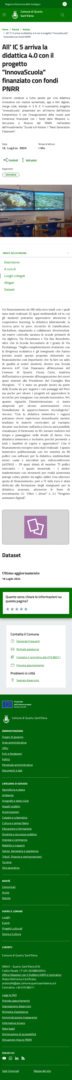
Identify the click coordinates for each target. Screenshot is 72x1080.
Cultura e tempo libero (15, 823)
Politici (6, 759)
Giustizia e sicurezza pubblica (19, 834)
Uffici (5, 748)
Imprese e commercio (14, 840)
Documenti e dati (12, 770)
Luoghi (6, 917)
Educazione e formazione (17, 829)
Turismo (7, 862)
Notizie (6, 898)
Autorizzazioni (10, 812)
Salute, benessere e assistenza (20, 851)
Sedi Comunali (10, 1071)
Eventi (6, 923)
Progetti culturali (12, 928)
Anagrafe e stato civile (15, 801)
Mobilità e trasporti (13, 845)
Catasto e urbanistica (14, 817)
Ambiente (8, 795)
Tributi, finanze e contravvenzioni (22, 856)
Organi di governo (12, 737)
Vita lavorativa (10, 868)
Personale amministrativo (17, 765)
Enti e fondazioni (12, 754)
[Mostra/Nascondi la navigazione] (4, 15)
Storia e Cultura (11, 934)
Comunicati (9, 887)
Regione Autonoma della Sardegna (22, 4)
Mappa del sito (42, 1071)
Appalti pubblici (11, 806)
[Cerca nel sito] (62, 15)
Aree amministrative (14, 742)
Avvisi (5, 892)
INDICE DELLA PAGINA (14, 253)
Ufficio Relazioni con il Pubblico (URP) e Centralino (31, 975)
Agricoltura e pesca (13, 790)
